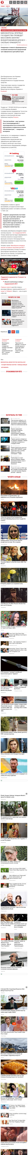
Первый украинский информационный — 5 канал (2, 2)
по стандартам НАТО (19, 233)
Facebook (4, 91)
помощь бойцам (22, 364)
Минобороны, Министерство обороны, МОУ (13, 362)
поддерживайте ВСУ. (10, 284)
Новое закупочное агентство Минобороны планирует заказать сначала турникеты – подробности (18, 322)
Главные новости (6, 287)
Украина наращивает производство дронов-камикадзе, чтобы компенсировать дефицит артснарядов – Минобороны (18, 432)
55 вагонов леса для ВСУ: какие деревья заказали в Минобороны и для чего (18, 100)
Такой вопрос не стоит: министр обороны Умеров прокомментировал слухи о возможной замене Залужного (18, 460)
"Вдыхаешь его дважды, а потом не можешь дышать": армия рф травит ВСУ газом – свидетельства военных (20, 347)
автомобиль (4, 367)
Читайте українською (22, 44)
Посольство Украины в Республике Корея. (22, 24)
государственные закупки (9, 364)
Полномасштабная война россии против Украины (14, 30)
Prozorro (15, 117)
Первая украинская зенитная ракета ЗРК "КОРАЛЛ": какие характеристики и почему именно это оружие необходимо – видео (18, 450)
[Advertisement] (14, 176)
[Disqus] (14, 394)
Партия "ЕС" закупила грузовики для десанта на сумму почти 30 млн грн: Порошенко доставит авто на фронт (19, 313)
